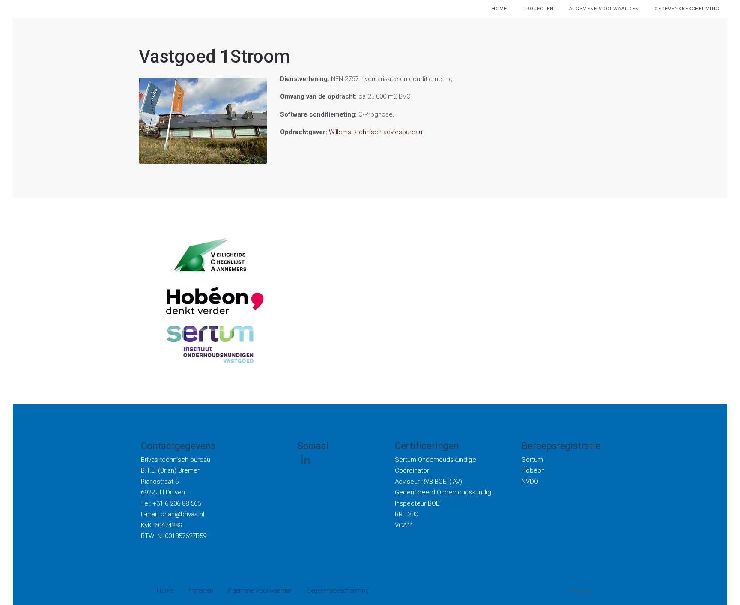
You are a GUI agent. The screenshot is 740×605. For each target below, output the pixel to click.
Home (165, 590)
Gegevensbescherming (338, 590)
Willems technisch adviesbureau (375, 132)
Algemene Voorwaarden (259, 590)
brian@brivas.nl (182, 514)
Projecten (200, 590)
